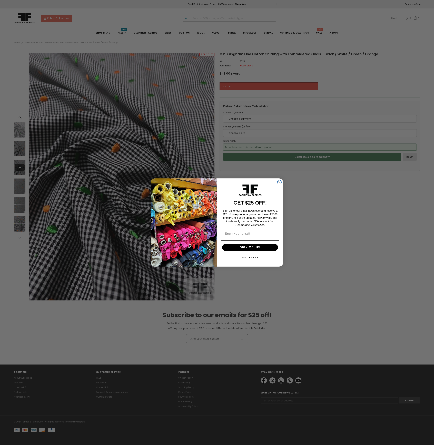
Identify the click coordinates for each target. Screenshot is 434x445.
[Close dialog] (279, 182)
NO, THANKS (250, 257)
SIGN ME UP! (250, 247)
